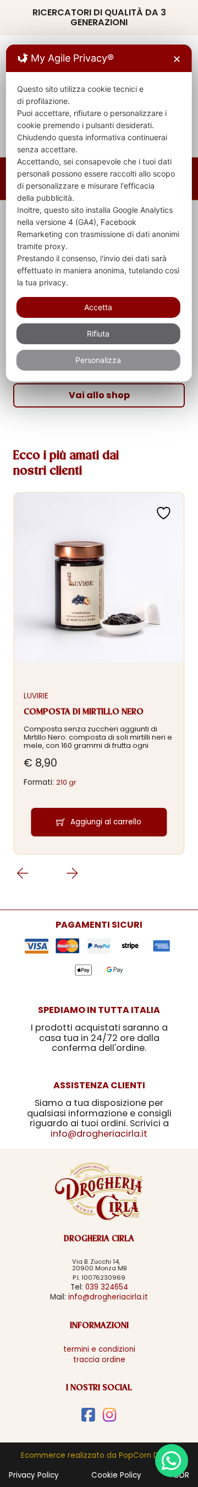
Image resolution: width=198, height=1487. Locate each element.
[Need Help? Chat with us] (171, 1460)
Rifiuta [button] (98, 333)
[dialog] (99, 213)
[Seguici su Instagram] (110, 1415)
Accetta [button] (98, 307)
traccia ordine (99, 1359)
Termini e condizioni (99, 1349)
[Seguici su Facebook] (88, 1415)
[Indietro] (72, 873)
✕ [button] (177, 59)
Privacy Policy (34, 1475)
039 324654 (106, 1287)
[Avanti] (22, 873)
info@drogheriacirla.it (99, 1133)
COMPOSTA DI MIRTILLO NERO (84, 712)
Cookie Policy (116, 1475)
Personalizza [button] (98, 360)
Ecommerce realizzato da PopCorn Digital (99, 1455)
